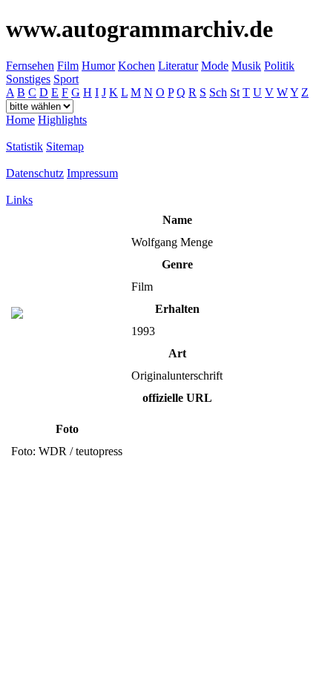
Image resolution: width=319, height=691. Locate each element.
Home (20, 119)
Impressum (92, 173)
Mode (214, 65)
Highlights (62, 119)
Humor (98, 65)
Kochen (136, 65)
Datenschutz (35, 173)
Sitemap (65, 146)
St (235, 92)
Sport (66, 79)
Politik (279, 65)
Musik (246, 65)
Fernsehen (30, 65)
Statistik (24, 146)
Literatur (178, 65)
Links (19, 200)
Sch (218, 92)
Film (68, 65)
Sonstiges (28, 79)
